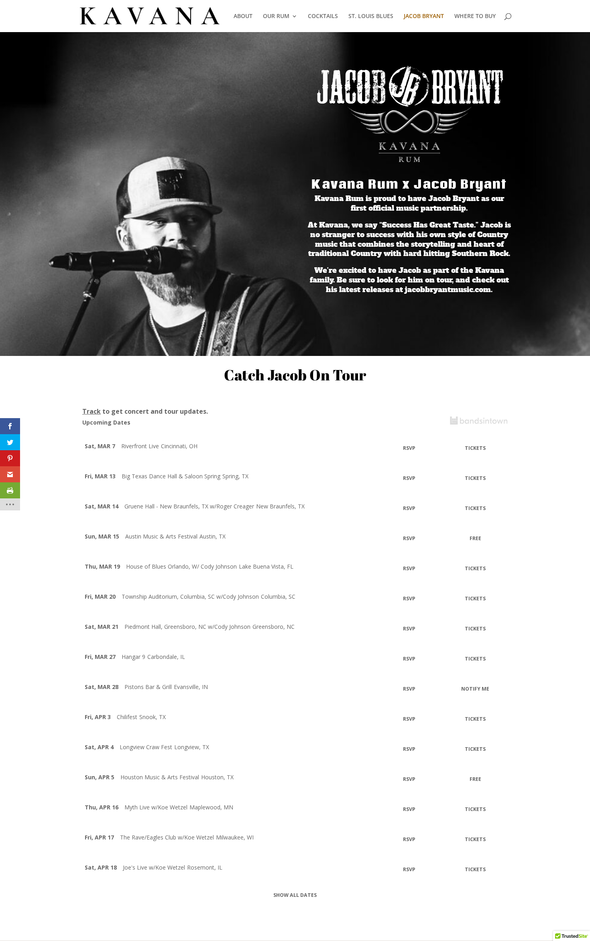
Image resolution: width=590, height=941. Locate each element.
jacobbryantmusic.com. (448, 290)
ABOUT (243, 16)
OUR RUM (276, 16)
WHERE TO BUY (475, 16)
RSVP (409, 448)
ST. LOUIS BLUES (370, 16)
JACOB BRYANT (424, 16)
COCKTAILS (323, 16)
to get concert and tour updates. (145, 411)
